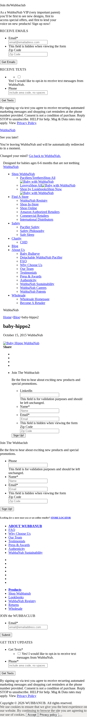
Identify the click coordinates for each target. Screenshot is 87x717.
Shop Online (28, 208)
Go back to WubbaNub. (45, 156)
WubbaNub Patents (33, 291)
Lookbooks (16, 597)
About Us (18, 250)
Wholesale (19, 295)
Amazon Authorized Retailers (40, 212)
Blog (15, 246)
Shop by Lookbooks (33, 189)
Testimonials (28, 272)
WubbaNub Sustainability (37, 284)
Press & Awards (30, 276)
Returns (13, 605)
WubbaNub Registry (34, 200)
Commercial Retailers (34, 215)
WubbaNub (7, 130)
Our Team (27, 269)
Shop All (49, 178)
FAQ (23, 261)
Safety (16, 223)
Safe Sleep (27, 234)
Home (7, 317)
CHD (23, 242)
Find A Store (20, 196)
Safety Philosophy (32, 231)
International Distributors (36, 219)
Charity (17, 238)
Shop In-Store (29, 204)
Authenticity (28, 280)
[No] (60, 715)
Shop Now (54, 189)
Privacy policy (48, 714)
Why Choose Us (31, 265)
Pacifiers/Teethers (32, 178)
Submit (6, 635)
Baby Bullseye (30, 253)
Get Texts (8, 100)
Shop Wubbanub (19, 593)
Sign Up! (18, 435)
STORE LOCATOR (61, 517)
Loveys (25, 185)
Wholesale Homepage (34, 299)
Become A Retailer (32, 303)
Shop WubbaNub (23, 174)
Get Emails (8, 62)
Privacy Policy (26, 123)
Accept (32, 714)
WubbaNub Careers (33, 287)
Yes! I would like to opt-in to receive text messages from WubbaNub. (46, 655)
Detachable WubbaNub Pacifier (41, 257)
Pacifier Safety (29, 227)
